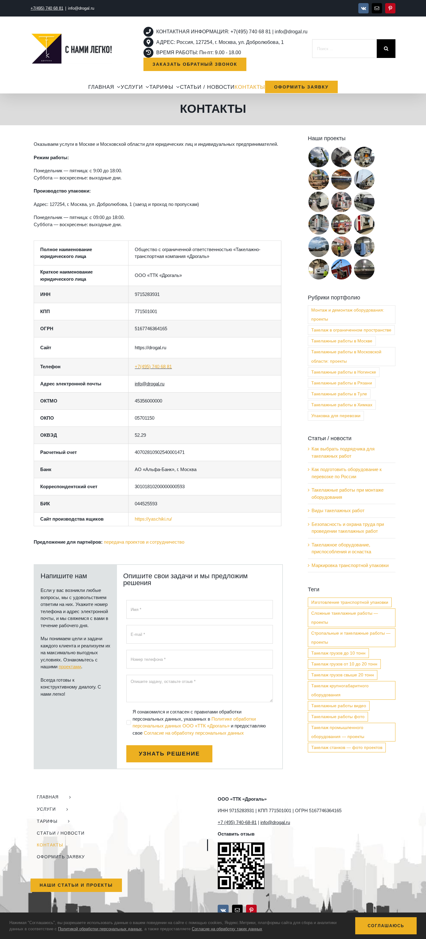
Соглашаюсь (386, 925)
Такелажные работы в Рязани (341, 383)
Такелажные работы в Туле (339, 394)
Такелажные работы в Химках (341, 405)
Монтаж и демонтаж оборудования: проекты (347, 315)
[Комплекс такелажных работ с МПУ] (341, 247)
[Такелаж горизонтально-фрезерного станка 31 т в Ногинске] (364, 247)
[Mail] (237, 910)
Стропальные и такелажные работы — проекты (350, 638)
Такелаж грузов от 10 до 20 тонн (344, 664)
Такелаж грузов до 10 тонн (338, 653)
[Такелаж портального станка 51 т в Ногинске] (318, 224)
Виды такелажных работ (338, 510)
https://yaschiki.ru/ (153, 519)
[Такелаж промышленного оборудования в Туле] (364, 224)
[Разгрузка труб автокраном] (364, 269)
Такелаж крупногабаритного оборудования (340, 690)
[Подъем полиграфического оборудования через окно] (318, 179)
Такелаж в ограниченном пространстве (351, 330)
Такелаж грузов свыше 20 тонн (342, 675)
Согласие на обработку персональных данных (194, 733)
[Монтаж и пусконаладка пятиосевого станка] (341, 202)
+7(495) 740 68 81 (153, 366)
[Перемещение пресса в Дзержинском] (364, 157)
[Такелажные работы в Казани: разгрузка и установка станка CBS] (318, 157)
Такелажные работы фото (338, 716)
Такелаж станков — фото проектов (346, 747)
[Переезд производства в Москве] (341, 157)
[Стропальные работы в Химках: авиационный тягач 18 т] (318, 247)
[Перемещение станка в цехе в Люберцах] (341, 179)
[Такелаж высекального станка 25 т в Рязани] (318, 269)
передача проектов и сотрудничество (144, 542)
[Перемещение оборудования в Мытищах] (364, 179)
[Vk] (223, 910)
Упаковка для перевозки (336, 415)
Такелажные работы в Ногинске (343, 372)
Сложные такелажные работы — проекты (344, 618)
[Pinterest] (251, 910)
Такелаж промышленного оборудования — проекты (337, 732)
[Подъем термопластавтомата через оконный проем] (341, 269)
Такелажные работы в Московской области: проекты (346, 356)
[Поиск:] (344, 48)
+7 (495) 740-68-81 (237, 822)
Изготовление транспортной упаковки (349, 602)
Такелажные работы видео (338, 705)
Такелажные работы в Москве (341, 341)
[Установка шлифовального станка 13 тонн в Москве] (364, 202)
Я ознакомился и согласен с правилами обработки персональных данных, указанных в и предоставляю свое (199, 722)
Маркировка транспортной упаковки (350, 565)
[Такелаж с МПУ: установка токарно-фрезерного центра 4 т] (341, 224)
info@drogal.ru (81, 8)
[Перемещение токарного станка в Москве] (318, 202)
